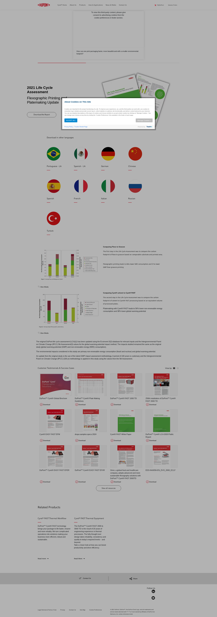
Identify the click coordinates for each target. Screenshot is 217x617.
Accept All (71, 120)
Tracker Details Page (80, 127)
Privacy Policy (68, 127)
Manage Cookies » (144, 120)
